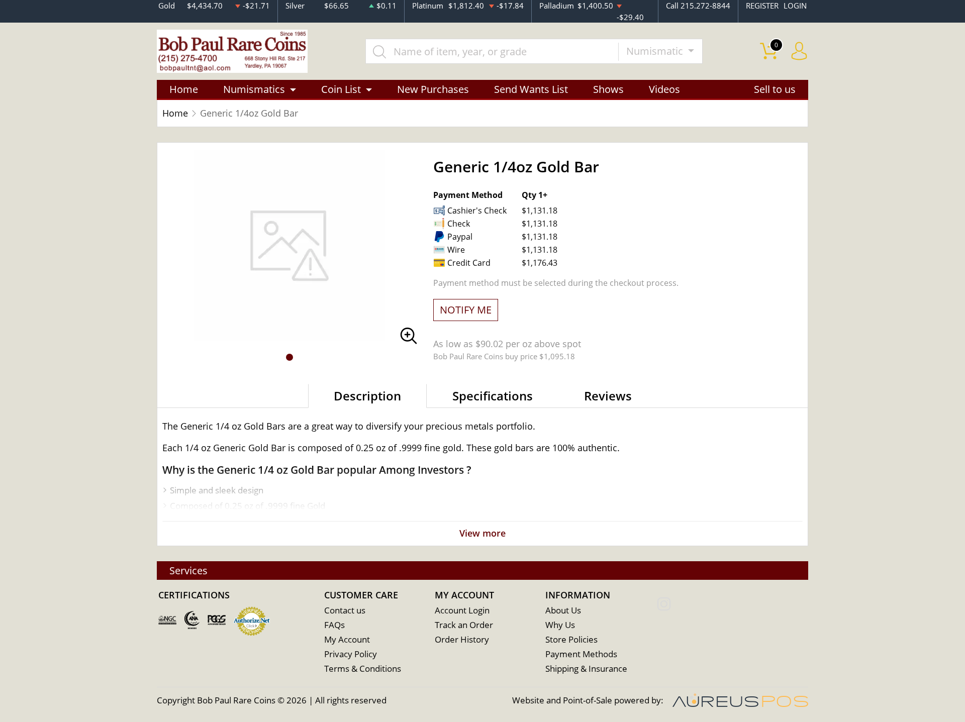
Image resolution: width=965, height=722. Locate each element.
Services (188, 570)
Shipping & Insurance (586, 668)
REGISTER (762, 6)
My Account (347, 639)
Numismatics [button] (254, 89)
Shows (608, 89)
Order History (462, 639)
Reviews (608, 395)
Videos (664, 89)
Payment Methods (581, 654)
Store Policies (571, 639)
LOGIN (795, 6)
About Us (563, 610)
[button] (289, 357)
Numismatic (656, 51)
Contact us (344, 610)
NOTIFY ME (466, 310)
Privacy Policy (350, 654)
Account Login (462, 610)
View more (482, 533)
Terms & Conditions (362, 668)
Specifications (492, 395)
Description (367, 395)
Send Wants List (531, 89)
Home (183, 89)
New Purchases (433, 89)
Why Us (560, 625)
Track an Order (464, 625)
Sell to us (775, 89)
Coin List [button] (341, 89)
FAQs (334, 625)
